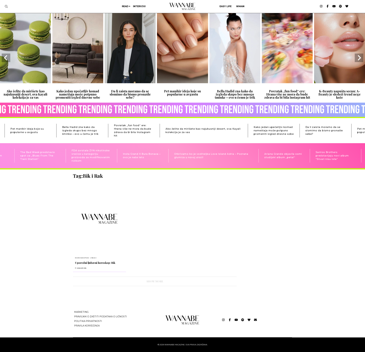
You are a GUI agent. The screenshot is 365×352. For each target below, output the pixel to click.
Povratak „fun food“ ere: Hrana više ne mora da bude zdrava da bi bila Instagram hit (287, 94)
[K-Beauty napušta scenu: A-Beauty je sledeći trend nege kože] (339, 82)
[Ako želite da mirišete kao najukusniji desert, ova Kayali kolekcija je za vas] (25, 82)
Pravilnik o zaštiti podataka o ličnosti (100, 316)
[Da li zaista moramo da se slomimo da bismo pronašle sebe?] (130, 82)
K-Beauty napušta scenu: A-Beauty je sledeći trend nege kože (340, 94)
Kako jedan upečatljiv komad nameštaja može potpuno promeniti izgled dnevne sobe (78, 94)
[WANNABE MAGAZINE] (182, 324)
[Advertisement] (260, 193)
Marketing (81, 312)
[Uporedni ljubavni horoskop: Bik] (99, 218)
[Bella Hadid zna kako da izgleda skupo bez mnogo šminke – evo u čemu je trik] (234, 82)
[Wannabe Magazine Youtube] (334, 6)
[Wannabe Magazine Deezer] (347, 6)
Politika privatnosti (88, 321)
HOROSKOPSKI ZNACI (86, 258)
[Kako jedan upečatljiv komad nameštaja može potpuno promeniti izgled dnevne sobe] (77, 82)
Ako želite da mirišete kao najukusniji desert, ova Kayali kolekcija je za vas (25, 94)
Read (125, 6)
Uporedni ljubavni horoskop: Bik (95, 262)
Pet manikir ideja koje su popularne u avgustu (182, 92)
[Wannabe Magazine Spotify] (340, 6)
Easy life (226, 6)
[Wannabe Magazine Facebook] (327, 6)
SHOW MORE (155, 281)
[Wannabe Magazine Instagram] (321, 6)
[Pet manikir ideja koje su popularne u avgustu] (182, 82)
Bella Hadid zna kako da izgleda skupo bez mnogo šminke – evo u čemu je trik (235, 94)
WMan (240, 6)
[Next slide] (359, 58)
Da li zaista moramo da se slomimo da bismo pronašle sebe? (130, 94)
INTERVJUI (139, 6)
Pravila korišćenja (87, 325)
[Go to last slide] (6, 58)
